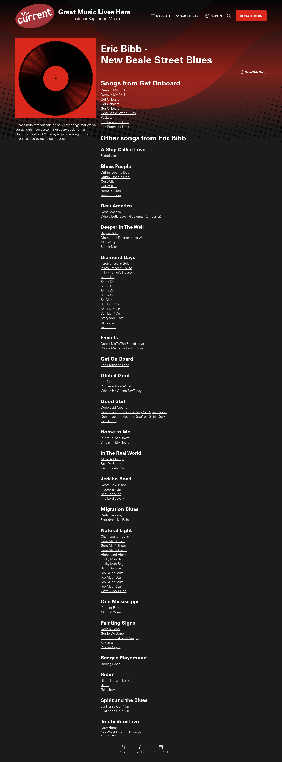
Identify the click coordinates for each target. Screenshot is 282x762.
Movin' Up (108, 242)
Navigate (163, 16)
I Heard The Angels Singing (120, 638)
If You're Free (110, 608)
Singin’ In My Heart (115, 442)
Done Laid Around (114, 407)
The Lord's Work (112, 499)
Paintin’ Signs (110, 647)
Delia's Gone (110, 629)
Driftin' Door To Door (115, 172)
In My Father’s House (116, 273)
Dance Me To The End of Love (122, 344)
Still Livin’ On (110, 313)
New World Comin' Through (121, 732)
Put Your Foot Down (115, 438)
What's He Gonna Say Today (121, 391)
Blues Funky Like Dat (116, 681)
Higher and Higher (114, 555)
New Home (109, 728)
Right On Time (111, 568)
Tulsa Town (108, 690)
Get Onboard (110, 99)
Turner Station (111, 191)
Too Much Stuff (112, 573)
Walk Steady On (112, 468)
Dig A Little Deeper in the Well (123, 238)
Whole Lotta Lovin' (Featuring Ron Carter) (131, 216)
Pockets (106, 118)
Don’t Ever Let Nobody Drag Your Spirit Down (134, 412)
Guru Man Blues (113, 541)
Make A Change (112, 459)
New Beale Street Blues (118, 113)
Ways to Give (190, 16)
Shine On (107, 277)
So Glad (106, 300)
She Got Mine (111, 494)
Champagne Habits (115, 536)
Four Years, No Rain (115, 520)
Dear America (111, 212)
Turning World (111, 664)
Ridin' (105, 685)
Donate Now (251, 16)
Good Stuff (108, 421)
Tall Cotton (108, 322)
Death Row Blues (114, 485)
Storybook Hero (112, 318)
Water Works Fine (113, 591)
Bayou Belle (109, 233)
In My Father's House (116, 268)
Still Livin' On (110, 304)
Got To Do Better (113, 633)
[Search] (228, 16)
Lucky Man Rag (112, 559)
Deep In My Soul (113, 90)
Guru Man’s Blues (114, 546)
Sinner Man (109, 247)
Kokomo (107, 643)
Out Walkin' (109, 181)
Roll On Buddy (111, 464)
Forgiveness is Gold (115, 263)
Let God (107, 382)
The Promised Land (115, 122)
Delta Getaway (111, 515)
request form (65, 139)
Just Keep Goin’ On (115, 706)
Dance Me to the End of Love (122, 348)
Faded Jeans (110, 156)
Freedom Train (111, 489)
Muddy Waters (111, 612)
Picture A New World (116, 386)
